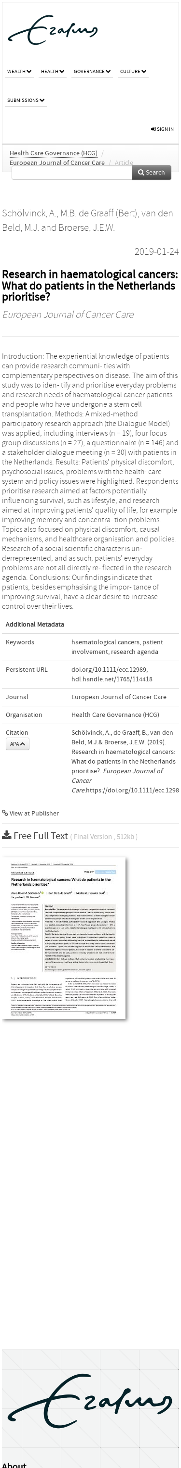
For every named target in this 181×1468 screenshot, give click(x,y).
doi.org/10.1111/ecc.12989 (108, 670)
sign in (165, 129)
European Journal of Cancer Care (57, 163)
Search (154, 172)
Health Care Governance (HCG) (53, 153)
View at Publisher (33, 813)
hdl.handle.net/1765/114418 (112, 679)
